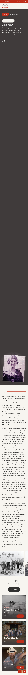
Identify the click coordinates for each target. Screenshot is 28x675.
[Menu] (25, 6)
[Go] (20, 671)
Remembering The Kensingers (13, 1)
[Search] (21, 5)
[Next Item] (24, 563)
